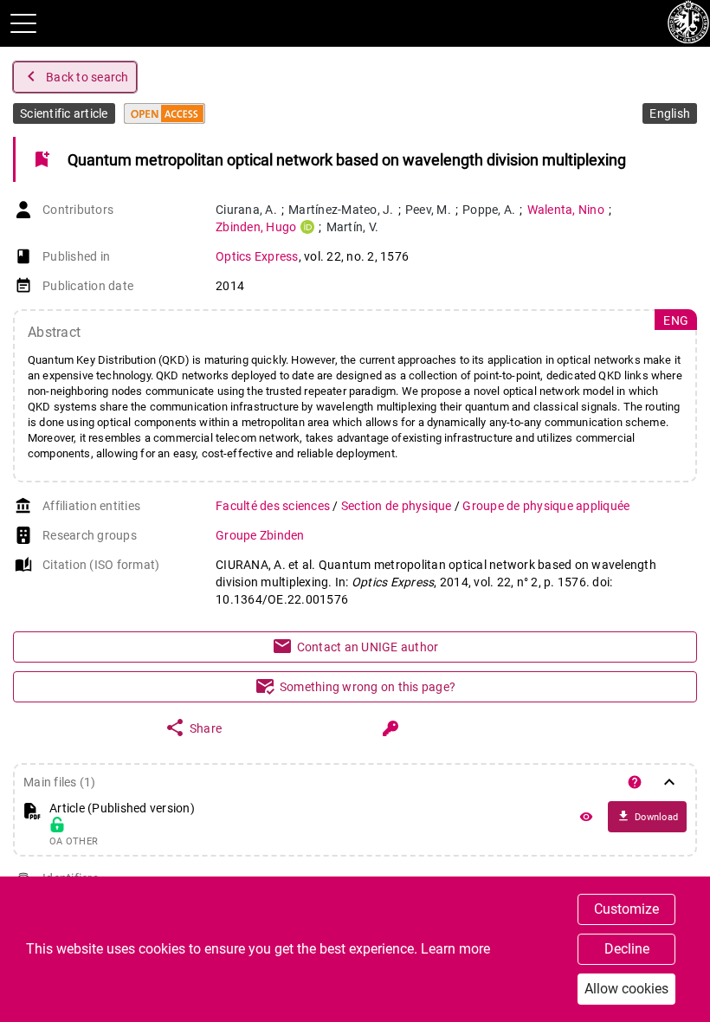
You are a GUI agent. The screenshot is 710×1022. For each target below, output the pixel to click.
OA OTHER (73, 842)
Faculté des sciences (274, 506)
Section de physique (398, 506)
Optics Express (257, 256)
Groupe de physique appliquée (545, 506)
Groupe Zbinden (260, 535)
